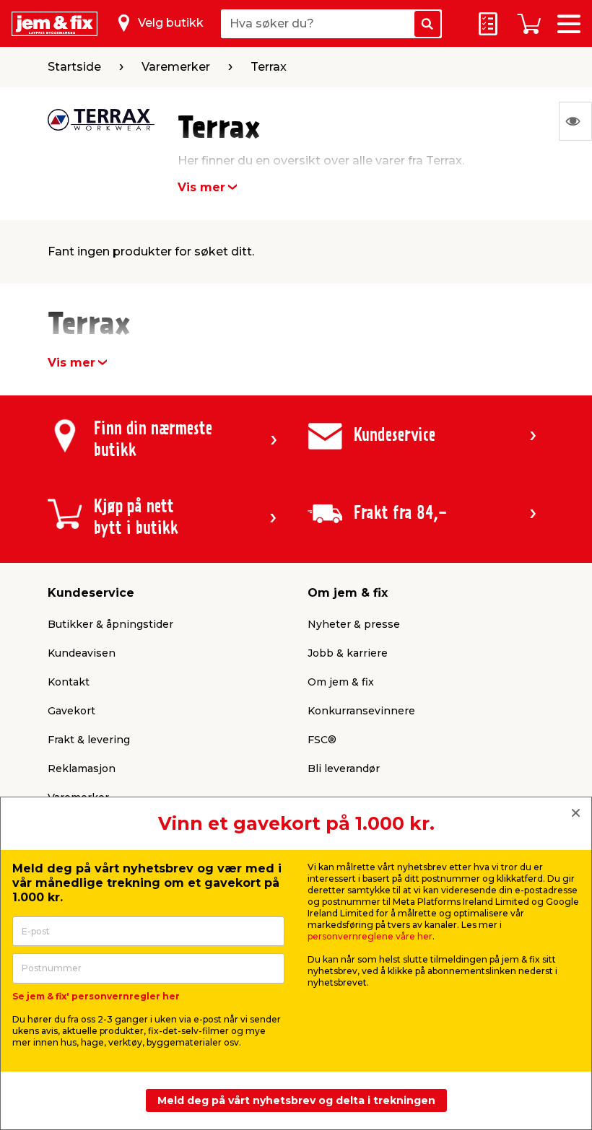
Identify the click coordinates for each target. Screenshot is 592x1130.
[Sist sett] (575, 121)
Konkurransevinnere (361, 710)
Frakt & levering (89, 739)
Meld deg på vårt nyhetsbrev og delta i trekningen (296, 1100)
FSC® (322, 739)
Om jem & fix (341, 681)
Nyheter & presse (354, 624)
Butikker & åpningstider (110, 624)
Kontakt (69, 681)
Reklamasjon (82, 768)
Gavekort (71, 710)
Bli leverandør (344, 768)
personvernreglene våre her (370, 936)
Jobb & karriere (348, 653)
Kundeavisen (82, 653)
